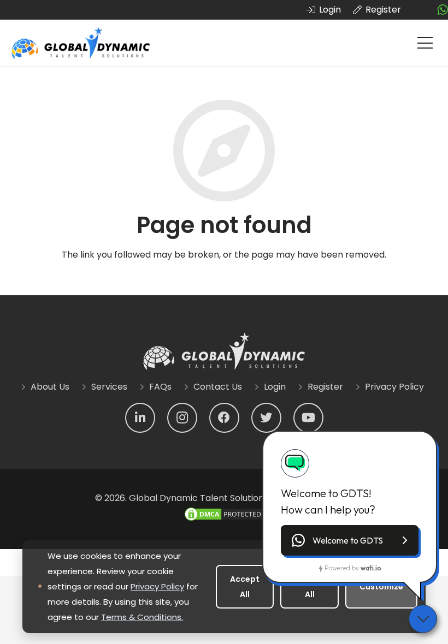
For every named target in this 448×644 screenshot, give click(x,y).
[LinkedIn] (140, 418)
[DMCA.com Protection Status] (224, 519)
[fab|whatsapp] (443, 10)
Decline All (309, 587)
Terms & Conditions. (142, 617)
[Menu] (425, 43)
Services (109, 386)
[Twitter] (266, 418)
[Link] (81, 43)
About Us (50, 386)
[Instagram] (182, 418)
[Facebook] (224, 418)
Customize (381, 586)
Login (275, 386)
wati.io (371, 568)
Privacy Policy (394, 386)
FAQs (160, 386)
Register (325, 386)
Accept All (245, 587)
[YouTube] (308, 418)
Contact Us (217, 386)
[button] (349, 540)
